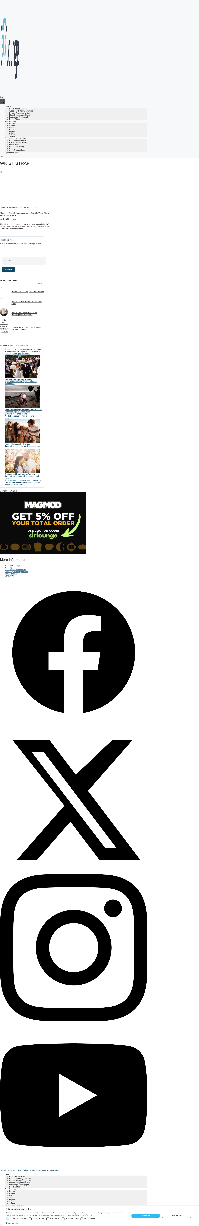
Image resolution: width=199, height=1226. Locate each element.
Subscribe (8, 269)
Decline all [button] (176, 1216)
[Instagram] (73, 1021)
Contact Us (9, 576)
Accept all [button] (145, 1216)
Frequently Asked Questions (16, 572)
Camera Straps (29, 207)
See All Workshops (17, 151)
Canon (12, 126)
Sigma (12, 134)
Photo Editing (14, 119)
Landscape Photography (19, 117)
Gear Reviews (10, 121)
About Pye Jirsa (11, 568)
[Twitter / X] (73, 873)
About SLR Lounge (12, 565)
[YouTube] (73, 1168)
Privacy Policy (22, 1170)
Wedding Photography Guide (21, 111)
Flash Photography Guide (19, 115)
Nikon (11, 128)
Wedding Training (16, 147)
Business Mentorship (17, 140)
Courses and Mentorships (15, 138)
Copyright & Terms (7, 1170)
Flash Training (15, 144)
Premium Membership (18, 142)
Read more (89, 1215)
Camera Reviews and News (11, 207)
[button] (2, 97)
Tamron (12, 136)
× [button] (196, 1208)
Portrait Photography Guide (20, 113)
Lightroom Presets (12, 153)
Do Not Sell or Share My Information (44, 1170)
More (40, 283)
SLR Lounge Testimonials (15, 570)
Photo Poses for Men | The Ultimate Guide (28, 292)
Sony (11, 130)
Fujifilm (12, 132)
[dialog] (99, 1216)
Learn (7, 107)
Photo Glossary (11, 574)
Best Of (12, 124)
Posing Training (15, 149)
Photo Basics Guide (17, 109)
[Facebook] (73, 725)
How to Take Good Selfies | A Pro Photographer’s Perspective (24, 314)
